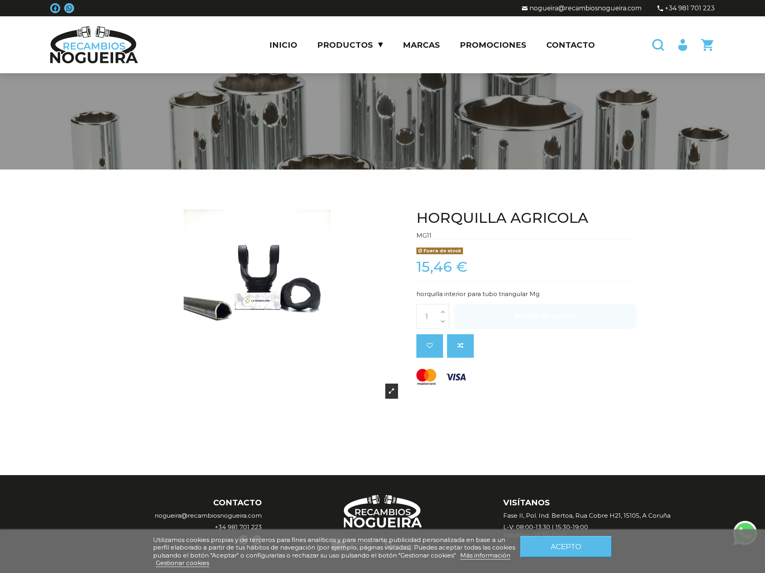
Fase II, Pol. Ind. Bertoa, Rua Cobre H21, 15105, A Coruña (587, 515)
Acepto (566, 546)
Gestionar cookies (182, 563)
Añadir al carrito (545, 316)
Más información (485, 555)
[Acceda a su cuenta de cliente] (682, 45)
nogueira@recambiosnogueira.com (585, 8)
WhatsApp (69, 8)
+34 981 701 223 (690, 8)
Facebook (55, 8)
